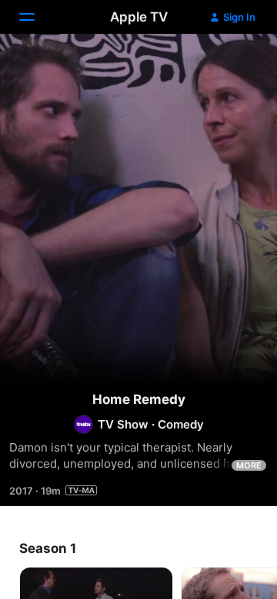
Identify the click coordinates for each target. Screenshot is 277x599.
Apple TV (139, 17)
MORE (249, 465)
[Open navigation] (36, 17)
